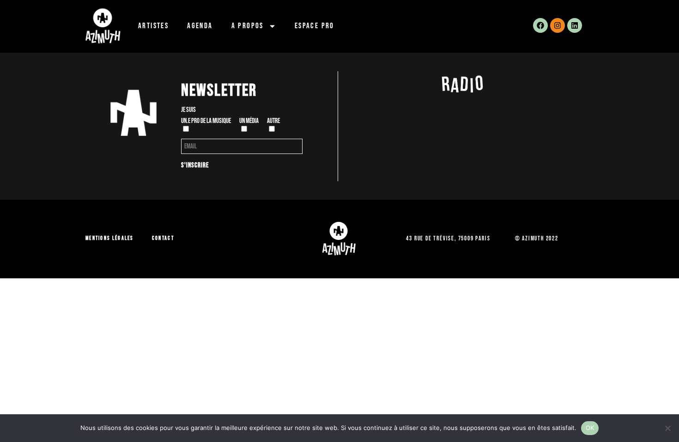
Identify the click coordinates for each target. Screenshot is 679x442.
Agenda (199, 26)
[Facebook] (540, 25)
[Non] (667, 428)
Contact (163, 238)
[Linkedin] (574, 25)
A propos (247, 26)
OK (590, 427)
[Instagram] (557, 25)
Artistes (153, 26)
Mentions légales (109, 238)
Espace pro (314, 26)
